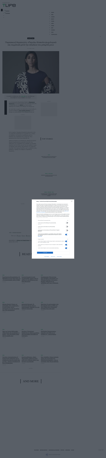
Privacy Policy (59, 256)
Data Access (53, 256)
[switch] (66, 223)
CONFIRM (45, 252)
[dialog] (53, 229)
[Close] (72, 201)
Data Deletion (46, 256)
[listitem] (53, 220)
